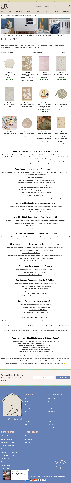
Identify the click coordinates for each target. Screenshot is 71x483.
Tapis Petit (9, 72)
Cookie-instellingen (7, 468)
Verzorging (27, 408)
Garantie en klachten (7, 455)
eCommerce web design (50, 476)
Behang (26, 398)
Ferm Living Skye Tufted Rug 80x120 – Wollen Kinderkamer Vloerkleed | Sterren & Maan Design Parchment (61, 136)
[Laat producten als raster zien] (67, 52)
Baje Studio (51, 411)
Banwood (51, 415)
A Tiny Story (51, 405)
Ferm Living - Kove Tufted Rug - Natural (27, 134)
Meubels (27, 402)
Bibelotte (51, 418)
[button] (28, 470)
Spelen (26, 411)
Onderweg (27, 415)
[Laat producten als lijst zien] (69, 52)
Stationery (27, 418)
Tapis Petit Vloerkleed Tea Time (44, 75)
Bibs (49, 421)
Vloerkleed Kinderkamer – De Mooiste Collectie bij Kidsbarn (21, 15)
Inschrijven (63, 377)
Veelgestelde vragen (7, 445)
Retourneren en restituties (9, 449)
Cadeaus (27, 421)
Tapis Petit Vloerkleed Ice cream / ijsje (9, 134)
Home (2, 15)
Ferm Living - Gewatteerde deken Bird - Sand (27, 105)
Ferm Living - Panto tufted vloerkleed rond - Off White (44, 106)
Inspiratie (27, 442)
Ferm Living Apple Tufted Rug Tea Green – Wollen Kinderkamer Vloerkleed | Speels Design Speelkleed (44, 136)
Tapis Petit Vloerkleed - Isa (61, 74)
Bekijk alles (28, 424)
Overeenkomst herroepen (9, 452)
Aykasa (50, 408)
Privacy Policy (5, 465)
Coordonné (51, 424)
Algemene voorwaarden (8, 462)
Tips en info (28, 439)
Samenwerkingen (6, 439)
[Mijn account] (64, 6)
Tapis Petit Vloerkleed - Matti (61, 105)
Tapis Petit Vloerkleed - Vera (10, 105)
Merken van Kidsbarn (8, 442)
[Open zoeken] (60, 6)
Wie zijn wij (4, 436)
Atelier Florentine (53, 402)
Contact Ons (5, 458)
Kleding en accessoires (31, 405)
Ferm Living (27, 72)
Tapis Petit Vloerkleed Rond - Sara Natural (10, 75)
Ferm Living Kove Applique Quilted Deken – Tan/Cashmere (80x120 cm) (27, 76)
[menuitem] (2, 11)
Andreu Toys (52, 398)
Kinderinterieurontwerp (31, 436)
